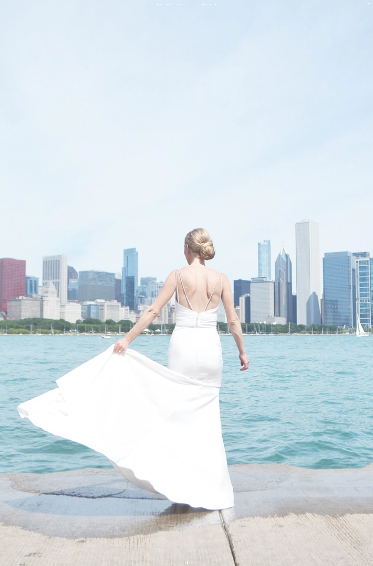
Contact (178, 4)
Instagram (203, 4)
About (194, 4)
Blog (186, 4)
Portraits (169, 4)
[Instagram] (187, 563)
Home (160, 4)
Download (213, 4)
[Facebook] (185, 563)
